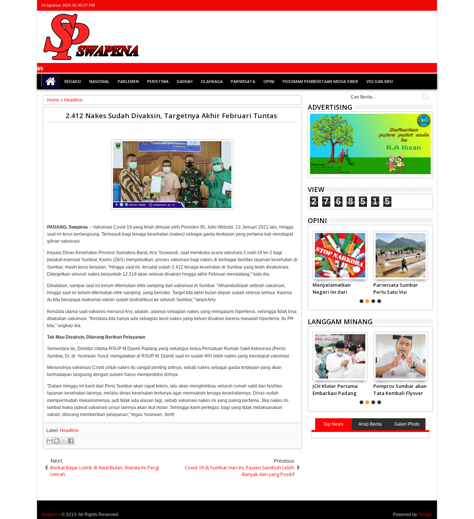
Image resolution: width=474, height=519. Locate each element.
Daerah (185, 81)
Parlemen (128, 81)
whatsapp (428, 5)
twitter (389, 5)
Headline (69, 430)
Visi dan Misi (379, 81)
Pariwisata (243, 81)
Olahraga (212, 81)
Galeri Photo (407, 424)
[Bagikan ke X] (63, 441)
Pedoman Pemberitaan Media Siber (320, 81)
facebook (399, 5)
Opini (268, 81)
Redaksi (72, 81)
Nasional (99, 81)
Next (312, 266)
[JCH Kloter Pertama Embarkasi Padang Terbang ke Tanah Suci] (340, 356)
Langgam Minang (340, 321)
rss (418, 5)
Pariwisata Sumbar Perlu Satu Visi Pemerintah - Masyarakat (395, 288)
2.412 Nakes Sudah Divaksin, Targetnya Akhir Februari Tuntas (171, 115)
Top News (333, 424)
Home (50, 81)
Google (425, 514)
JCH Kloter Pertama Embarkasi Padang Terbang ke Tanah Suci (335, 389)
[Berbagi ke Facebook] (70, 441)
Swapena (50, 514)
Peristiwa (157, 81)
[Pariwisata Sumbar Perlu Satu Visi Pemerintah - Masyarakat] (400, 255)
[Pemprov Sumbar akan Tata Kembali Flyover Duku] (400, 356)
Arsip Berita (370, 424)
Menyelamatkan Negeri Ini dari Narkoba (332, 288)
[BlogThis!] (56, 441)
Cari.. (424, 97)
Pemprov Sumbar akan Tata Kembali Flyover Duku (400, 389)
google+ (409, 5)
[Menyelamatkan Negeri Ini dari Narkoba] (340, 255)
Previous (428, 266)
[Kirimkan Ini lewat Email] (49, 441)
